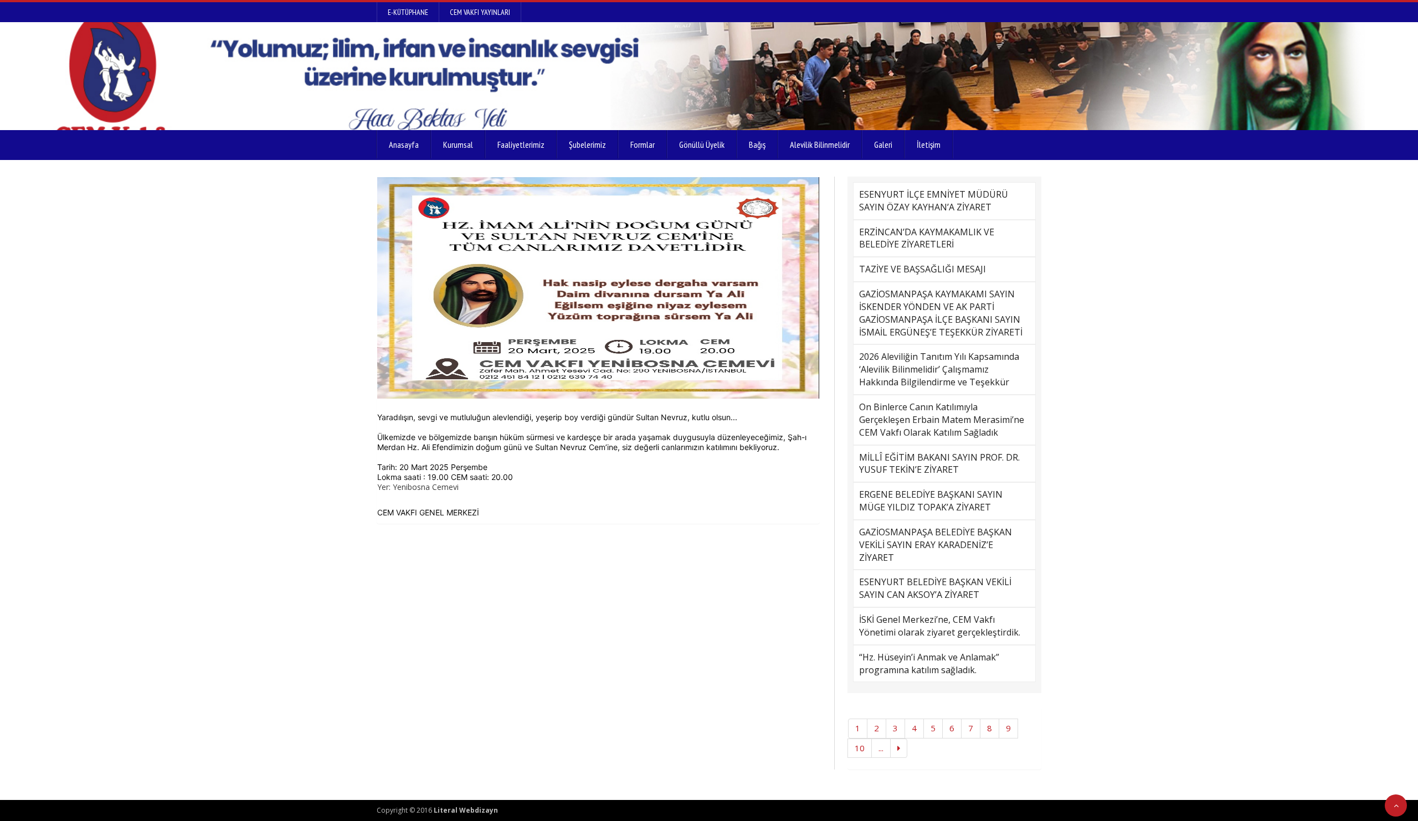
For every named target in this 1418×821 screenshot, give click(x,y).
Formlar (642, 144)
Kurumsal (458, 144)
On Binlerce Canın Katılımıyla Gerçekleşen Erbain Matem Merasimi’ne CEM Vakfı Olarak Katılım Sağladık (941, 419)
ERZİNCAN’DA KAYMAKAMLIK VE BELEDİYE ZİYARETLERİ (926, 238)
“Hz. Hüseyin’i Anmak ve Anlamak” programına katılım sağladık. (929, 663)
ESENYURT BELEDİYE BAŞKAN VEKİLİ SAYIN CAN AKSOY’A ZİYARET (935, 588)
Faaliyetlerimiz (520, 144)
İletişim (929, 144)
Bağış (757, 144)
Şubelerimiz (587, 144)
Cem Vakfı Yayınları (480, 12)
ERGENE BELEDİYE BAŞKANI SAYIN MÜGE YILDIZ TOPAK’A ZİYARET (931, 500)
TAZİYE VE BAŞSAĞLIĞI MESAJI (922, 269)
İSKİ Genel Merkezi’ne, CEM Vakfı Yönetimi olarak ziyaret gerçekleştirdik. (939, 625)
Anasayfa (404, 144)
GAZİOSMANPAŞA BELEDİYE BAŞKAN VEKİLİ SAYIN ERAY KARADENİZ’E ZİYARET (935, 545)
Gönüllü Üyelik (702, 144)
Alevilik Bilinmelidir (820, 144)
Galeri (883, 144)
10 (860, 747)
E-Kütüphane (408, 12)
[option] (598, 288)
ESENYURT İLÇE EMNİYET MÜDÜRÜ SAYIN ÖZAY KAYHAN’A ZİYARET (933, 200)
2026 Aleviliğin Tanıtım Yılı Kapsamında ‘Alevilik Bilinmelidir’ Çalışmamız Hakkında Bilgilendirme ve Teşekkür (939, 369)
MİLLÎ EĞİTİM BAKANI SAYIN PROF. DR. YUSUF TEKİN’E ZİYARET (939, 463)
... (880, 747)
